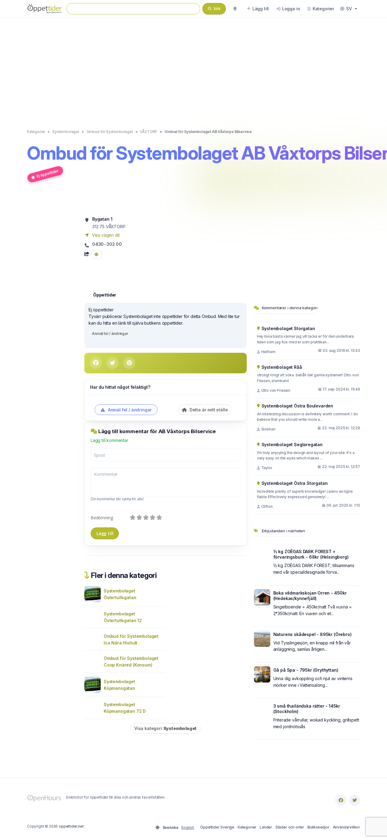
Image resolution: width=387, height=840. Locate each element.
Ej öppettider (47, 173)
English (187, 827)
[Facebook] (340, 800)
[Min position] (235, 9)
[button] (348, 9)
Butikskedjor (318, 827)
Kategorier (247, 827)
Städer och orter (289, 827)
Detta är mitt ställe (208, 409)
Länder (266, 827)
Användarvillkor (346, 827)
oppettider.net (71, 826)
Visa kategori (165, 728)
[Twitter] (354, 800)
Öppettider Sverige (217, 827)
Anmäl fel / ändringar (110, 333)
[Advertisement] (193, 67)
